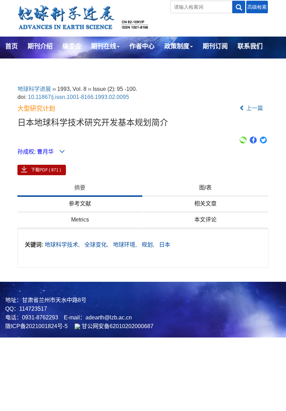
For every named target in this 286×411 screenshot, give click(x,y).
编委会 (71, 46)
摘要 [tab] (79, 188)
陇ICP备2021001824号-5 (36, 326)
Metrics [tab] (80, 220)
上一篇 (254, 108)
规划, (149, 245)
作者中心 (142, 46)
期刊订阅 (215, 46)
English (16, 65)
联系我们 (250, 46)
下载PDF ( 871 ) (46, 170)
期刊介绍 (40, 46)
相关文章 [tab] (205, 204)
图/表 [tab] (205, 188)
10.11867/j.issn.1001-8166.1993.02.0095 (78, 97)
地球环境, (125, 245)
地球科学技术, (63, 245)
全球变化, (97, 245)
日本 (164, 245)
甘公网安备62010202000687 (116, 326)
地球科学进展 (34, 89)
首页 (11, 46)
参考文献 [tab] (80, 204)
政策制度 (176, 46)
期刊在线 (103, 46)
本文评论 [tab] (205, 220)
